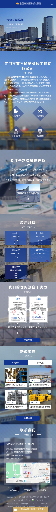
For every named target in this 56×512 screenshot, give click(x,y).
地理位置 (28, 490)
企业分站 (15, 503)
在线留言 (42, 490)
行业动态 (40, 363)
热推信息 (8, 503)
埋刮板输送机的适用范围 (40, 407)
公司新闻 (16, 363)
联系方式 (13, 490)
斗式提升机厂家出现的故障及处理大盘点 (16, 385)
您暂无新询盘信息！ (43, 503)
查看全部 (28, 340)
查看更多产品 (28, 206)
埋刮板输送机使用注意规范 (40, 385)
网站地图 (23, 503)
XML (33, 503)
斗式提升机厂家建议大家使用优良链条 (16, 407)
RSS (28, 503)
